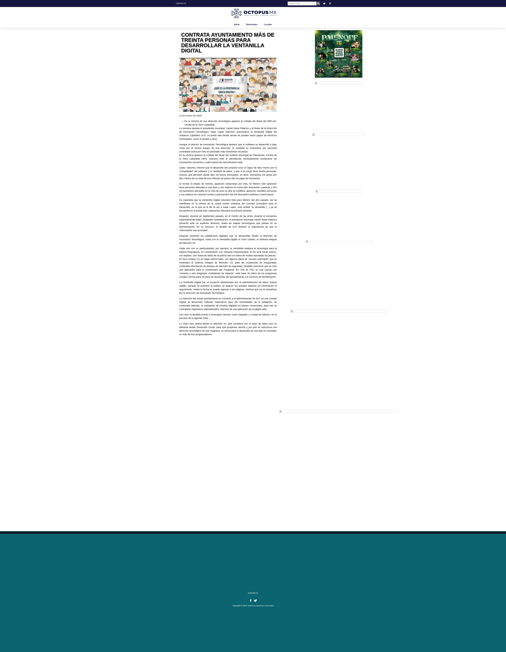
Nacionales (251, 24)
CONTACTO (253, 593)
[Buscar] (318, 3)
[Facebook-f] (250, 600)
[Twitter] (255, 600)
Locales (268, 24)
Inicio (237, 24)
